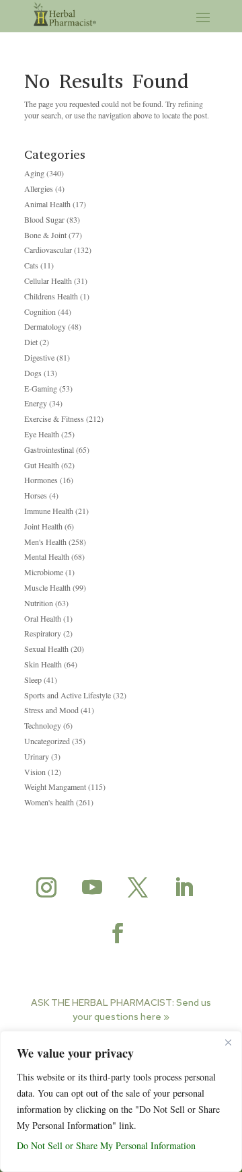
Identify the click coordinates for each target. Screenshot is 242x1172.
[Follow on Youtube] (92, 887)
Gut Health (41, 465)
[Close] (228, 1042)
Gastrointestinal (49, 449)
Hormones (41, 479)
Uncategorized (47, 740)
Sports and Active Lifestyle (67, 695)
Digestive (39, 357)
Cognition (40, 311)
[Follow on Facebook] (117, 933)
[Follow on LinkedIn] (183, 887)
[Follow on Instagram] (46, 887)
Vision (35, 771)
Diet (31, 341)
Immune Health (48, 510)
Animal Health (47, 203)
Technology (42, 725)
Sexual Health (46, 648)
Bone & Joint (45, 234)
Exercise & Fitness (54, 418)
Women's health (49, 802)
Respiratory (42, 633)
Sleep (33, 679)
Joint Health (43, 526)
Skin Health (43, 664)
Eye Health (41, 434)
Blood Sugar (44, 219)
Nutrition (38, 602)
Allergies (38, 188)
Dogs (33, 372)
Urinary (36, 756)
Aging (34, 173)
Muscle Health (47, 587)
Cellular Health (48, 280)
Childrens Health (51, 296)
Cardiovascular (48, 249)
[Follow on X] (138, 887)
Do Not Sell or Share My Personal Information (106, 1145)
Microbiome (43, 571)
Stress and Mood (51, 709)
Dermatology (45, 326)
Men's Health (45, 541)
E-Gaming (40, 388)
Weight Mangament (55, 786)
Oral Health (42, 618)
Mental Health (46, 556)
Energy (35, 403)
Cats (31, 265)
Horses (35, 495)
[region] (121, 1101)
